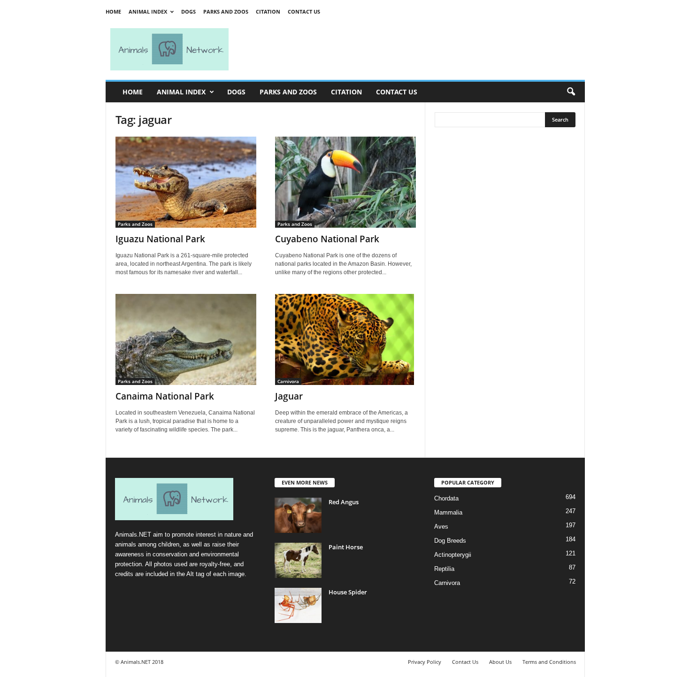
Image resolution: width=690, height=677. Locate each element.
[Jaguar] (345, 339)
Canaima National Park (164, 396)
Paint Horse (346, 547)
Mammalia (448, 512)
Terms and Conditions (549, 661)
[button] (570, 92)
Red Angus (344, 502)
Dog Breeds (450, 540)
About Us (500, 661)
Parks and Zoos (225, 11)
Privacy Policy (424, 661)
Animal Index (148, 11)
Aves (441, 526)
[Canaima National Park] (185, 339)
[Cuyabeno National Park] (345, 182)
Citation (268, 11)
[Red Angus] (298, 515)
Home (113, 11)
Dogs (188, 11)
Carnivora (288, 381)
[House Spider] (298, 605)
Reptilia (444, 568)
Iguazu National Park (160, 239)
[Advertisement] (411, 49)
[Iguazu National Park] (185, 182)
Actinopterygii (452, 554)
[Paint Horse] (298, 560)
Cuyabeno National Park (327, 239)
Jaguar (289, 396)
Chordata (446, 498)
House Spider (348, 592)
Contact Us (304, 11)
